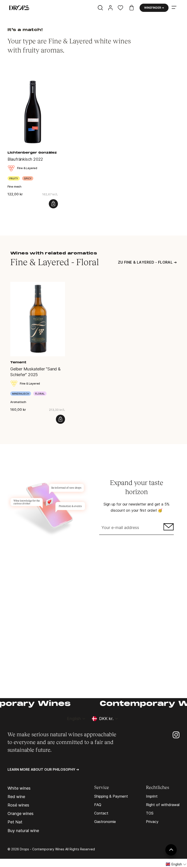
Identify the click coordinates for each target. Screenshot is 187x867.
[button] (176, 864)
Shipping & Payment (111, 796)
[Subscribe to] (168, 528)
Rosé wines (18, 805)
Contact (101, 813)
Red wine (16, 797)
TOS (149, 813)
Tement (18, 362)
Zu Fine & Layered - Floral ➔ (147, 262)
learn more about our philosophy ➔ (43, 769)
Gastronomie (105, 821)
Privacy (152, 821)
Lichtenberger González (32, 153)
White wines (19, 788)
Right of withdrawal (162, 805)
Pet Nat (15, 822)
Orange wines (21, 814)
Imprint (152, 796)
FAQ (97, 805)
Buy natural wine (23, 831)
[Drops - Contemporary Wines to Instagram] (176, 734)
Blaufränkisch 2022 (25, 159)
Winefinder (154, 7)
